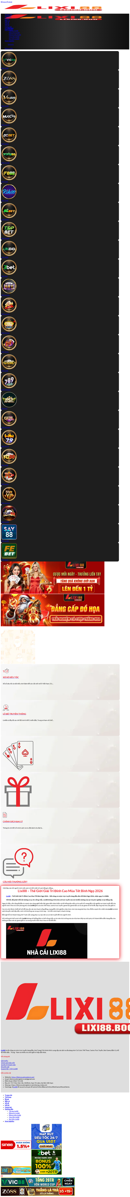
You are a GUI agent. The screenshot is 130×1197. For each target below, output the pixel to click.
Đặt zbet (5, 276)
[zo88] (38, 1195)
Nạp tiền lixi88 (14, 37)
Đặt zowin (5, 484)
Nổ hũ (7, 25)
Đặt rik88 (5, 200)
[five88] (16, 1174)
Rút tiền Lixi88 (14, 39)
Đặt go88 (5, 371)
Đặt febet (5, 560)
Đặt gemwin (6, 427)
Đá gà (7, 19)
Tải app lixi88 (13, 31)
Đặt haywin (6, 295)
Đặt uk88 (5, 257)
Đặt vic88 (5, 68)
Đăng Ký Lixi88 (14, 33)
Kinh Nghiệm (9, 41)
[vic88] (38, 1186)
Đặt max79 (5, 125)
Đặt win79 (5, 446)
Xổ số (7, 23)
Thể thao (8, 17)
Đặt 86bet (5, 219)
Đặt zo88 (5, 87)
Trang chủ (8, 15)
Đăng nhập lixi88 (15, 35)
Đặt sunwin (6, 314)
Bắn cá (7, 21)
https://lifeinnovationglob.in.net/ (22, 1077)
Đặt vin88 (5, 106)
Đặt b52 (4, 408)
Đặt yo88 (5, 465)
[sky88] (46, 1148)
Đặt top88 (5, 522)
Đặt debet (5, 144)
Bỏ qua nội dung (6, 2)
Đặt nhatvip (6, 503)
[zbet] (46, 1174)
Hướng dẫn (9, 29)
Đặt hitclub (5, 333)
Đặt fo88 (5, 182)
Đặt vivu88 (5, 163)
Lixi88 (8, 896)
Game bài (8, 27)
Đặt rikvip (5, 352)
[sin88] (16, 1148)
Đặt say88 (5, 541)
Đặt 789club (6, 390)
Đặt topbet (5, 238)
